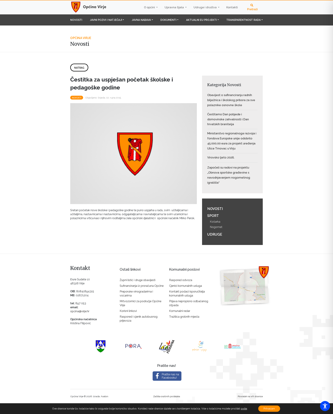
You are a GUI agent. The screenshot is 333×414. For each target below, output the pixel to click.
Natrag (79, 67)
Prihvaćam (269, 408)
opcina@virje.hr (79, 311)
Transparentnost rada (243, 19)
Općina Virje (92, 7)
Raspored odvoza (180, 280)
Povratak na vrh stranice (250, 396)
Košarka (215, 221)
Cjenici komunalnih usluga (185, 285)
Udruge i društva (205, 7)
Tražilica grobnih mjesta (184, 316)
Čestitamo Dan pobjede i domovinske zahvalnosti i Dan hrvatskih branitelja (228, 119)
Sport (213, 216)
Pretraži (252, 9)
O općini (150, 7)
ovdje (244, 408)
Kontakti (232, 7)
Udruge (214, 234)
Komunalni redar (179, 311)
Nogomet (216, 227)
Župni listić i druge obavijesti (137, 280)
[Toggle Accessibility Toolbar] (325, 406)
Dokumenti (168, 19)
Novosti (76, 19)
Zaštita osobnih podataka (166, 396)
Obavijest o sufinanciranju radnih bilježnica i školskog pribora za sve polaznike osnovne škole (231, 100)
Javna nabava (141, 19)
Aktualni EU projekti (201, 19)
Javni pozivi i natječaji (106, 19)
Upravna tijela (175, 7)
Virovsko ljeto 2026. (220, 157)
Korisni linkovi (128, 311)
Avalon (104, 396)
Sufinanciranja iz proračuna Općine (142, 285)
